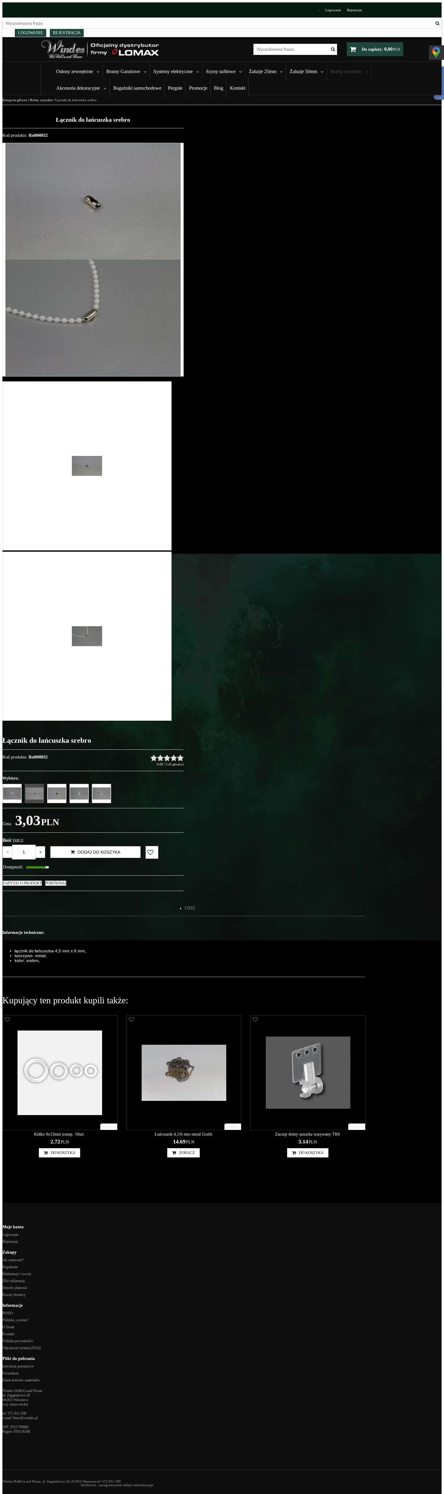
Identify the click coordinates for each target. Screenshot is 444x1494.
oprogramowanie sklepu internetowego (126, 1485)
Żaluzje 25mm (262, 71)
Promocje (198, 88)
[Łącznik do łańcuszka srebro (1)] (93, 201)
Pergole (175, 88)
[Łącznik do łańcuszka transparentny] (79, 793)
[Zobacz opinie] (167, 758)
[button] (190, 908)
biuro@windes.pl (25, 1418)
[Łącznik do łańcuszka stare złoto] (56, 793)
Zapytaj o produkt (22, 883)
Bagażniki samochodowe (137, 88)
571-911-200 (17, 1413)
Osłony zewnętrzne (74, 71)
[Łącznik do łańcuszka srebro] (34, 793)
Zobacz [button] (187, 1152)
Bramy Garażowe (123, 71)
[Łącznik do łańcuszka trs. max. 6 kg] (101, 793)
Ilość (13, 840)
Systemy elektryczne (173, 71)
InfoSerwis (88, 1485)
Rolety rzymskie (346, 71)
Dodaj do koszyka (99, 852)
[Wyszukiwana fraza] (437, 23)
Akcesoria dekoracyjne (78, 88)
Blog (218, 88)
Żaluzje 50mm (303, 71)
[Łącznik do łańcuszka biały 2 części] (12, 793)
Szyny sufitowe (221, 71)
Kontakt (237, 88)
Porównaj (55, 883)
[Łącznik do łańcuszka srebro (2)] (93, 318)
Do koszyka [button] (63, 1152)
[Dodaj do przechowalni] (152, 852)
